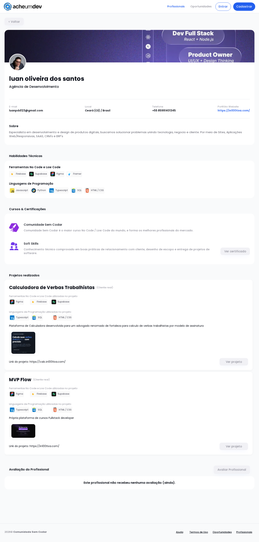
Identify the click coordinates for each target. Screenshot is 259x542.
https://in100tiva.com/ (234, 110)
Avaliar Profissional (231, 470)
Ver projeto (234, 362)
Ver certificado (235, 251)
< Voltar (14, 22)
